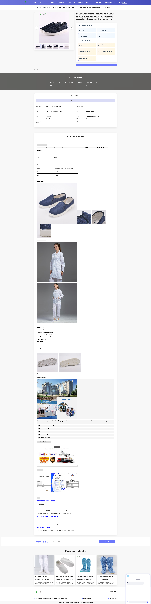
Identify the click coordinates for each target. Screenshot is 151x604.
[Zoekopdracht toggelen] (119, 2)
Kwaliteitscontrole (83, 2)
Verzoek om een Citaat (110, 2)
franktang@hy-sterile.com (88, 598)
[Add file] (127, 602)
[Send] (148, 602)
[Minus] (148, 576)
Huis (35, 2)
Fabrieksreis (71, 2)
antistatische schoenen (47, 7)
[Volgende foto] (71, 27)
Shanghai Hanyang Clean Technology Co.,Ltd (74, 602)
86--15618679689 (113, 598)
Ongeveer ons (60, 2)
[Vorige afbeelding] (36, 27)
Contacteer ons (97, 2)
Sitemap (114, 594)
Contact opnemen (44, 583)
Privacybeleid (109, 594)
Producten (43, 2)
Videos (52, 2)
